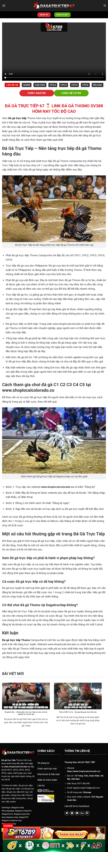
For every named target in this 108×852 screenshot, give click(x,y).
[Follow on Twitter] (67, 813)
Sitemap (87, 792)
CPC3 (64, 85)
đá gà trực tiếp (17, 118)
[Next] (102, 708)
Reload (97, 85)
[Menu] (3, 5)
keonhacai (84, 806)
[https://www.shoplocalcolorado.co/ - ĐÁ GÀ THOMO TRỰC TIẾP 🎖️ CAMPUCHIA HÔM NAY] (54, 5)
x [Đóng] (8, 826)
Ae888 (26, 85)
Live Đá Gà (12, 85)
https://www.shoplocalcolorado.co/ (83, 771)
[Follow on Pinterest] (72, 813)
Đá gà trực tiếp (8, 760)
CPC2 (53, 85)
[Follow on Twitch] (87, 813)
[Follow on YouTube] (77, 813)
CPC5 (85, 85)
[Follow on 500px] (82, 813)
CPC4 (74, 85)
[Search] (105, 5)
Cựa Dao (40, 85)
